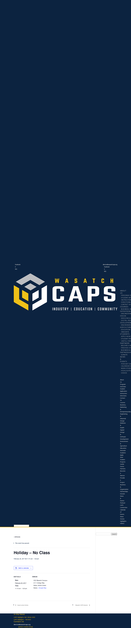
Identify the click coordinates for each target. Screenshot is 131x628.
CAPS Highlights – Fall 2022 (22, 619)
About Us (123, 292)
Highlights (123, 521)
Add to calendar (23, 568)
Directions (123, 396)
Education (123, 448)
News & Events (123, 359)
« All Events (17, 537)
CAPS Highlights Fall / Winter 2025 (24, 617)
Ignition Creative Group (25, 627)
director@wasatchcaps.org (22, 624)
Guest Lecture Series (22, 605)
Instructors (123, 393)
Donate (124, 355)
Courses (122, 402)
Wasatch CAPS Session (81, 605)
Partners (122, 469)
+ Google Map (42, 588)
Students (123, 453)
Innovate (125, 332)
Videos (124, 373)
